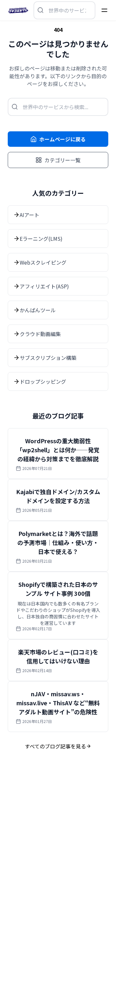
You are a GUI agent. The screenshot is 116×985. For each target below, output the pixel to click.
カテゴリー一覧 (62, 160)
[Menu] (104, 10)
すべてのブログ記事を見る (55, 746)
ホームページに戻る (62, 139)
